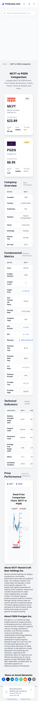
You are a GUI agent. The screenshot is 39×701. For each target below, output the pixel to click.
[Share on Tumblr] (29, 679)
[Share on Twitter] (8, 679)
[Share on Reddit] (25, 679)
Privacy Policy (14, 693)
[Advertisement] (19, 39)
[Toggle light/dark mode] (24, 4)
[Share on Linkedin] (12, 679)
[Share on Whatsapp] (21, 679)
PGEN (11, 150)
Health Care (19, 171)
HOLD (26, 171)
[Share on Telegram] (16, 679)
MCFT (11, 106)
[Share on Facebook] (3, 679)
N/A (25, 130)
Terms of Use (14, 695)
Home (5, 64)
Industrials (19, 130)
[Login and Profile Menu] (29, 4)
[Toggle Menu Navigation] (34, 4)
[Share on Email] (34, 679)
